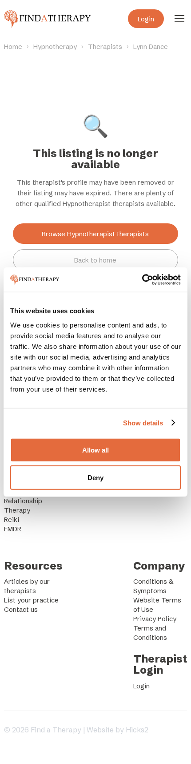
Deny (95, 477)
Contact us (21, 609)
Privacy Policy (154, 618)
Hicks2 (137, 729)
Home (13, 46)
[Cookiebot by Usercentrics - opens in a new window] (142, 279)
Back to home (95, 260)
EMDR (12, 529)
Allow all (95, 449)
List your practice (31, 600)
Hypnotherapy (55, 46)
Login (146, 19)
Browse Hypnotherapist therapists (95, 234)
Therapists (105, 46)
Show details (143, 423)
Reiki (11, 519)
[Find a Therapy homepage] (47, 19)
